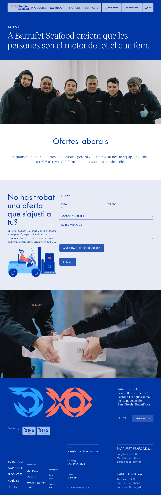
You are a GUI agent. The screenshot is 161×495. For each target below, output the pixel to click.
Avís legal (51, 477)
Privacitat (53, 469)
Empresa (56, 7)
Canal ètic (52, 485)
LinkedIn (72, 477)
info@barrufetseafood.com (83, 451)
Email (65, 206)
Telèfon (113, 204)
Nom (65, 195)
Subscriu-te (143, 418)
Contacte (91, 7)
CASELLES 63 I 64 (129, 474)
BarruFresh (15, 468)
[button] (147, 7)
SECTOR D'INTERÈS (72, 216)
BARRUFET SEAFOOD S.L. (135, 448)
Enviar (67, 262)
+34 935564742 (76, 464)
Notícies (75, 7)
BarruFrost (15, 461)
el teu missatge (71, 224)
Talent (31, 476)
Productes (38, 7)
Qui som (32, 470)
